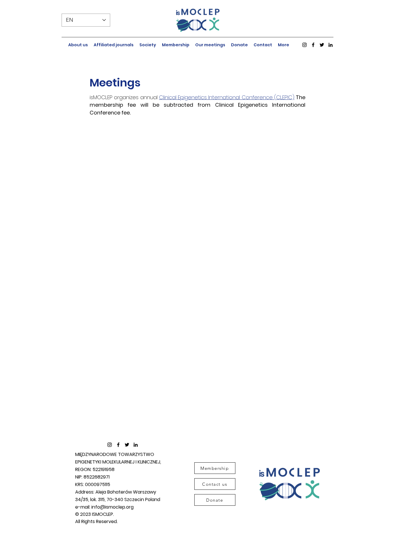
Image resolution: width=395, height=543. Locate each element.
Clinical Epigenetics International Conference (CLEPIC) (226, 97)
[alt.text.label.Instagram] (304, 45)
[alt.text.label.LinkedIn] (330, 45)
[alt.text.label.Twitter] (322, 45)
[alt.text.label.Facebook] (313, 45)
